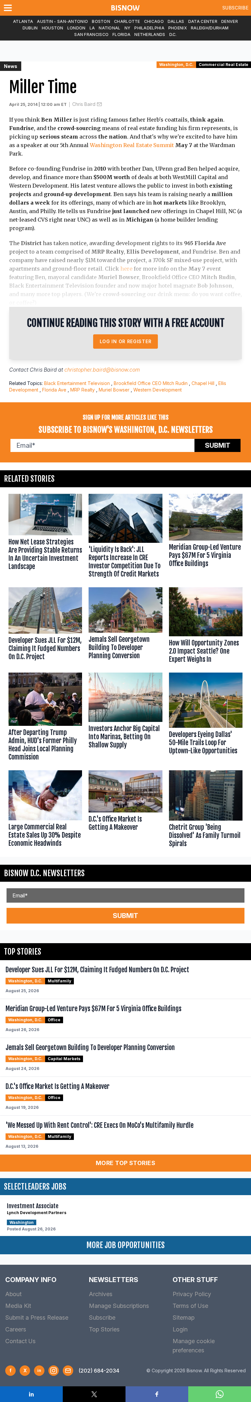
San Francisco (91, 34)
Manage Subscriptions (119, 1305)
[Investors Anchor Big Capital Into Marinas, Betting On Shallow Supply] (125, 718)
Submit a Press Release (36, 1317)
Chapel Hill (203, 383)
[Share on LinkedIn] (31, 1394)
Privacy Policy (192, 1294)
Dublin (30, 27)
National (109, 27)
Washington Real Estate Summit (132, 145)
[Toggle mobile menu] (9, 8)
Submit (217, 445)
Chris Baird (83, 104)
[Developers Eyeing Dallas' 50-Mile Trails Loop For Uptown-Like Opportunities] (206, 718)
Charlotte (127, 21)
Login (180, 1329)
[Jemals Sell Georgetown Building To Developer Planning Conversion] (125, 626)
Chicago (154, 21)
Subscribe (235, 7)
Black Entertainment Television (77, 383)
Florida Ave (54, 389)
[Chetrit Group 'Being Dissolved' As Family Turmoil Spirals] (206, 810)
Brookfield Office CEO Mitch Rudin (151, 383)
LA (92, 27)
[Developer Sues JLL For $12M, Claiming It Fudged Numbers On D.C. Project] (45, 626)
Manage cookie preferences (194, 1346)
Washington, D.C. (176, 64)
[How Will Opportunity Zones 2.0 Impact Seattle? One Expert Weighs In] (206, 626)
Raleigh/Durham (209, 27)
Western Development (157, 389)
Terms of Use (190, 1305)
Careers (15, 1329)
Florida (121, 34)
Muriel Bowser (114, 389)
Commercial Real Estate (223, 64)
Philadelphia (149, 27)
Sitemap (183, 1317)
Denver (229, 21)
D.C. (173, 34)
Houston (52, 27)
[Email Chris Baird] (99, 104)
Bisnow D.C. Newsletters (44, 873)
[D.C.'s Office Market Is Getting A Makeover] (125, 810)
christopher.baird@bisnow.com (102, 369)
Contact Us (20, 1341)
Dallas (176, 21)
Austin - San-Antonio (62, 21)
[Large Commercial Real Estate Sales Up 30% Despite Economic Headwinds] (45, 810)
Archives (100, 1294)
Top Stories (104, 1329)
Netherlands (149, 34)
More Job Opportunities (125, 1245)
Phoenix (177, 27)
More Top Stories (125, 1163)
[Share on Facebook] (157, 1394)
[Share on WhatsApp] (219, 1394)
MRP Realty (82, 389)
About (13, 1294)
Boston (101, 21)
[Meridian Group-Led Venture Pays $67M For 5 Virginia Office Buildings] (206, 537)
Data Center (202, 21)
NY (128, 27)
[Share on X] (94, 1394)
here (126, 268)
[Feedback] (68, 1370)
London (76, 27)
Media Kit (18, 1305)
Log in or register (126, 341)
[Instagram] (53, 1370)
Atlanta (23, 21)
